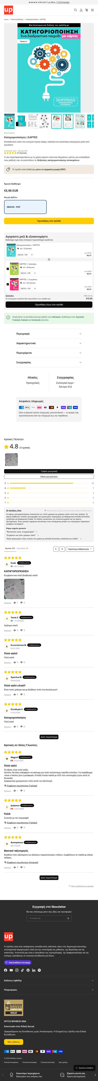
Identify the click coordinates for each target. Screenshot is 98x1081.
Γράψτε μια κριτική (49, 471)
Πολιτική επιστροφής (29, 1062)
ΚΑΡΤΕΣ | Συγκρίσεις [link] (28, 279)
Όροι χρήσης (63, 1062)
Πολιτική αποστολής (48, 1062)
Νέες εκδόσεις (14, 1042)
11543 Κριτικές (63, 2)
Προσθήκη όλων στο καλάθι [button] (49, 304)
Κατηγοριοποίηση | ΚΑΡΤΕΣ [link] (28, 245)
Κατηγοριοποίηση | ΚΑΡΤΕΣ (36, 19)
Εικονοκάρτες (9, 133)
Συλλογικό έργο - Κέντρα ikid (15, 151)
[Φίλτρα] (62, 549)
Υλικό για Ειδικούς (17, 19)
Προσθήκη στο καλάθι (49, 220)
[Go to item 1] (11, 459)
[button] (87, 10)
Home (6, 19)
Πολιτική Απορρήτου (11, 1062)
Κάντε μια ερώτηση (49, 476)
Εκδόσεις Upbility (16, 1058)
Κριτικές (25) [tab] (10, 548)
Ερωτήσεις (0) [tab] (22, 548)
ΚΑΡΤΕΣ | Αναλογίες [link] (28, 264)
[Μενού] (92, 10)
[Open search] (56, 549)
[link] (11, 250)
